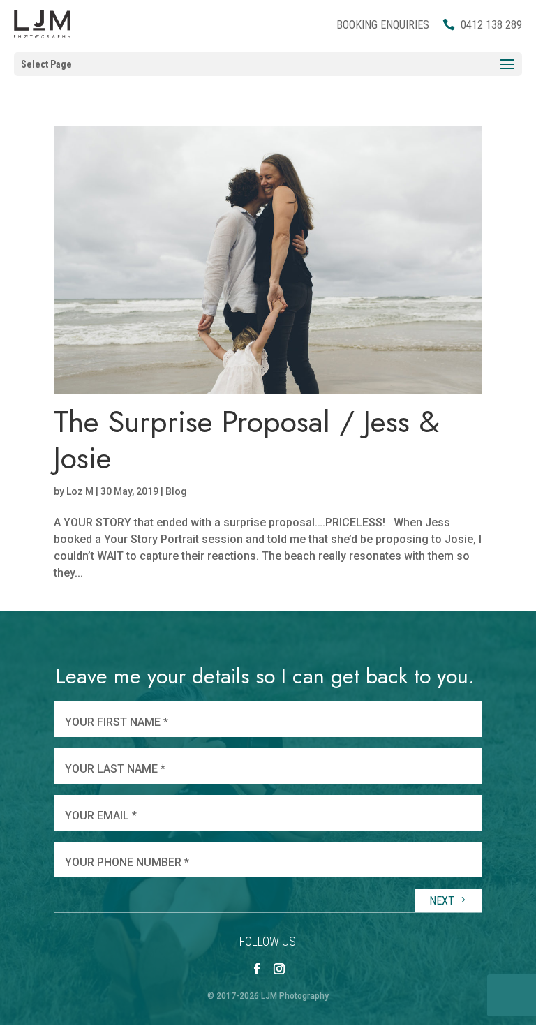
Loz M (80, 491)
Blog (176, 491)
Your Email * (101, 815)
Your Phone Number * (127, 862)
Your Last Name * (115, 768)
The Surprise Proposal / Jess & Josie (246, 439)
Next (443, 900)
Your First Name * (116, 722)
